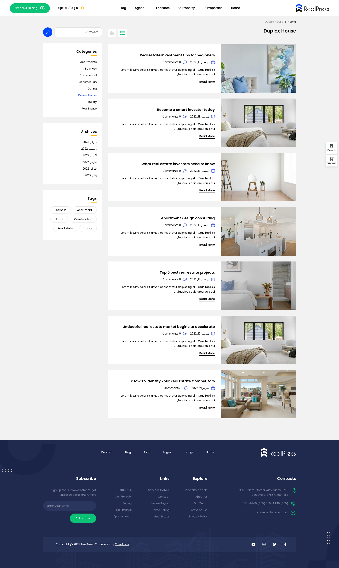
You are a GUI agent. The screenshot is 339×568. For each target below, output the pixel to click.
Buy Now (331, 162)
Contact (107, 452)
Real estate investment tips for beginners (177, 55)
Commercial (88, 75)
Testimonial (124, 510)
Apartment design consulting (188, 218)
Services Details (159, 490)
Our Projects (123, 496)
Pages (167, 452)
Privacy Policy (198, 516)
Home (235, 8)
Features (163, 8)
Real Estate (89, 108)
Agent (139, 8)
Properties (214, 8)
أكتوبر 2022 (90, 155)
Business (91, 69)
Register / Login (67, 8)
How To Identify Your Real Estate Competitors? (173, 381)
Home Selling (161, 510)
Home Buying (160, 503)
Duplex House (87, 95)
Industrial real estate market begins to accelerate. (169, 326)
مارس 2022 (89, 162)
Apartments (88, 62)
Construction (88, 82)
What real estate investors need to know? (177, 163)
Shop (146, 452)
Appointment (122, 516)
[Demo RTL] (278, 452)
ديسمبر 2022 (89, 149)
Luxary (92, 102)
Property (188, 8)
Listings (188, 452)
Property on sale (196, 490)
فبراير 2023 (90, 142)
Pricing (127, 503)
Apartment (84, 210)
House (59, 219)
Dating (92, 88)
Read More (207, 82)
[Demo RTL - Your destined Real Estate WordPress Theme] (312, 8)
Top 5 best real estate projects (187, 272)
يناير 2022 (91, 175)
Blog (122, 8)
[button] (30, 8)
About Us (201, 497)
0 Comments (171, 62)
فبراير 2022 (90, 169)
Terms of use (198, 510)
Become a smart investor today (186, 109)
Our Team (200, 503)
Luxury (88, 228)
